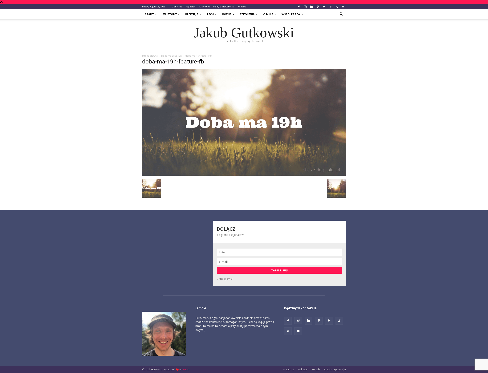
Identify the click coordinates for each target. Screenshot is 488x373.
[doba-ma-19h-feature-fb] (244, 174)
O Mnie (268, 14)
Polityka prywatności (223, 6)
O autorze (177, 6)
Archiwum (204, 6)
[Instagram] (305, 6)
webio (186, 369)
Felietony (169, 14)
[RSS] (324, 6)
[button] (341, 14)
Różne (226, 14)
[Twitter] (337, 6)
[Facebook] (299, 6)
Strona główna (150, 55)
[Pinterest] (318, 6)
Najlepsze (191, 6)
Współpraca (291, 14)
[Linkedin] (311, 6)
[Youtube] (343, 6)
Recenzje (191, 14)
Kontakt (242, 6)
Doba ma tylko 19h (171, 55)
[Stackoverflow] (330, 6)
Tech (210, 14)
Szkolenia (247, 14)
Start (149, 14)
